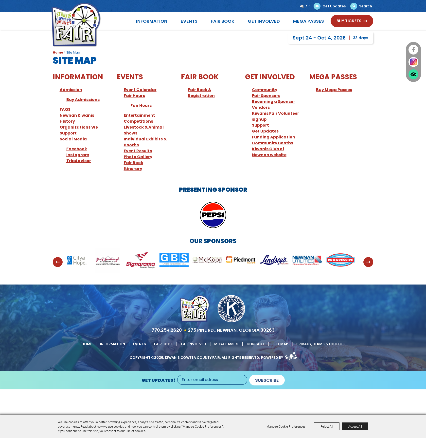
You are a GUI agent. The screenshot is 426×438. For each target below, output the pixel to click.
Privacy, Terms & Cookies (320, 344)
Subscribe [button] (267, 380)
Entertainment (139, 115)
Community (264, 90)
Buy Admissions (83, 99)
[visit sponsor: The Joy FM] (341, 261)
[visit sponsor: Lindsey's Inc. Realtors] (241, 260)
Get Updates (265, 131)
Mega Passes (308, 21)
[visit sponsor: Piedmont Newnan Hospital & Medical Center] (208, 260)
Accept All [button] (355, 426)
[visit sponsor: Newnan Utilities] (275, 261)
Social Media (73, 139)
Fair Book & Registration (201, 92)
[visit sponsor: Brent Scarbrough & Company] (75, 261)
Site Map (280, 344)
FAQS (65, 109)
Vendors (261, 107)
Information (151, 21)
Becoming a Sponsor (273, 101)
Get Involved (264, 21)
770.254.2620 (167, 330)
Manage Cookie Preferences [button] (285, 426)
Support (260, 125)
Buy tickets (349, 21)
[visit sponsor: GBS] (142, 261)
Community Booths (272, 143)
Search (365, 6)
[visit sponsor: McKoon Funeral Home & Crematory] (175, 261)
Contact (255, 344)
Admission (71, 90)
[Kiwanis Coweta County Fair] (76, 24)
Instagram (77, 155)
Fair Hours (134, 95)
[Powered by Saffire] (291, 355)
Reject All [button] (326, 426)
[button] (58, 262)
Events (189, 21)
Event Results (138, 151)
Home (58, 52)
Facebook (76, 149)
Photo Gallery (138, 157)
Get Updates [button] (334, 6)
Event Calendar (140, 90)
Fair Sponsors (266, 95)
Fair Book (222, 21)
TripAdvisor (78, 161)
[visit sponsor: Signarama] (108, 261)
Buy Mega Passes (334, 90)
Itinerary (133, 168)
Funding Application (273, 137)
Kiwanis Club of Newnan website (269, 152)
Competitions (138, 121)
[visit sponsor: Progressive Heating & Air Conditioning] (308, 260)
